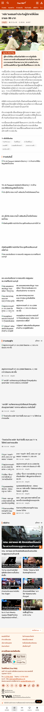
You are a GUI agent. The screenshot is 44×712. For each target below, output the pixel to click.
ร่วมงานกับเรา (5, 646)
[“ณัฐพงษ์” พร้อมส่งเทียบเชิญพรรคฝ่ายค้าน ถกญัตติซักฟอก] (8, 329)
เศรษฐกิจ (4, 22)
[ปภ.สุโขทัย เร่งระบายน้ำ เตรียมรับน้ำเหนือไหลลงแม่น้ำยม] (22, 202)
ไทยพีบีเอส (17, 142)
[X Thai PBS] (7, 685)
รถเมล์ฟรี (5, 145)
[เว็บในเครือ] (2, 2)
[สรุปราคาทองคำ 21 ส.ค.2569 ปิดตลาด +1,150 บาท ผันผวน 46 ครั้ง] (8, 308)
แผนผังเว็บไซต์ (6, 636)
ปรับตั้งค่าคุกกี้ (26, 646)
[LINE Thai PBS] (20, 685)
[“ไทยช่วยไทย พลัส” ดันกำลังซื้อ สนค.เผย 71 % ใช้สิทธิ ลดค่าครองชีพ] (22, 426)
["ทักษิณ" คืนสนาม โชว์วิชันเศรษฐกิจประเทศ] (32, 562)
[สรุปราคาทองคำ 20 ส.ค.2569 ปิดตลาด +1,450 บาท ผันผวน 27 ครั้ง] (8, 467)
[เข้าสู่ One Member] (41, 2)
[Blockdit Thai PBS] (33, 685)
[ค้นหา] (7, 3)
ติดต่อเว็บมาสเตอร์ (28, 639)
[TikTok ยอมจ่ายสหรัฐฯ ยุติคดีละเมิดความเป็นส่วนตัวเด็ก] (11, 562)
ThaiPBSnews (6, 142)
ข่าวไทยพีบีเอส (28, 142)
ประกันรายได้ (6, 149)
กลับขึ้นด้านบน (35, 630)
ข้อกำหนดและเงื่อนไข (28, 636)
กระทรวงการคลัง (30, 145)
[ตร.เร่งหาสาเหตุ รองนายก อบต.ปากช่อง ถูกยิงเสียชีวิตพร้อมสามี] (8, 299)
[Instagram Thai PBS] (12, 685)
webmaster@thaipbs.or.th (17, 679)
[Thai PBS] (21, 3)
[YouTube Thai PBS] (24, 685)
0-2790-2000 (8, 677)
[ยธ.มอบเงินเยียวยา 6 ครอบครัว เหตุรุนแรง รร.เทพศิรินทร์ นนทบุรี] (22, 264)
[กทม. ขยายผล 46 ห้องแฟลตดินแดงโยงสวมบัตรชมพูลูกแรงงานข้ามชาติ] (22, 537)
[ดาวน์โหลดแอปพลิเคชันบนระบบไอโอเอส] (19, 656)
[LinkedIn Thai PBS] (37, 685)
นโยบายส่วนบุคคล (7, 643)
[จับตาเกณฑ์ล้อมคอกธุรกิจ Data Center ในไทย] (8, 511)
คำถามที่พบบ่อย (6, 639)
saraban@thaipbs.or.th (28, 681)
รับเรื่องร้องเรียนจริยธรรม (30, 643)
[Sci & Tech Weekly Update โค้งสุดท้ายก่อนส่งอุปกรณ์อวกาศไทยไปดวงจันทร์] (11, 604)
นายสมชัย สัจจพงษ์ (16, 145)
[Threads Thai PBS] (16, 685)
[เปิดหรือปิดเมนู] (37, 3)
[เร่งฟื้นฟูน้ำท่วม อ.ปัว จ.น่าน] (32, 604)
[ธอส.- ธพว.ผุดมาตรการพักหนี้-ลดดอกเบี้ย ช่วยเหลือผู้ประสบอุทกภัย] (8, 501)
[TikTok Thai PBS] (29, 685)
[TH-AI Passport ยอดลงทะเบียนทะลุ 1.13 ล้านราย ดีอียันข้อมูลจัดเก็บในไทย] (22, 171)
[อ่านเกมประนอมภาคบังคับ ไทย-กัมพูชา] (11, 583)
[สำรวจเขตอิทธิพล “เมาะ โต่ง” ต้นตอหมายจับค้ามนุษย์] (32, 583)
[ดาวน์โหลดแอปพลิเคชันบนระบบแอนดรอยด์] (19, 662)
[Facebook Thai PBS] (3, 685)
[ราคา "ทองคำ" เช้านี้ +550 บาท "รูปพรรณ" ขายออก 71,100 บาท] (8, 457)
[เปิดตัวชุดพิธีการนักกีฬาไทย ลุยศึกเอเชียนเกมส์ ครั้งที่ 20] (22, 233)
